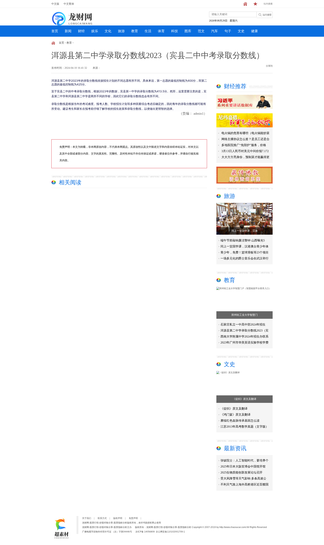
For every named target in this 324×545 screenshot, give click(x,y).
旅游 (121, 31)
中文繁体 (69, 3)
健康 (254, 31)
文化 (108, 31)
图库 (187, 31)
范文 (201, 31)
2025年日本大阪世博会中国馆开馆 (243, 462)
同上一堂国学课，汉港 (244, 230)
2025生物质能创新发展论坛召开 (241, 468)
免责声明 (133, 518)
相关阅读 (70, 182)
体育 (161, 31)
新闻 (68, 31)
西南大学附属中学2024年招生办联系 (244, 336)
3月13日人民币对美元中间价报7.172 (245, 151)
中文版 (55, 3)
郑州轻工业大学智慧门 (244, 315)
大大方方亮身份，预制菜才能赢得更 (245, 157)
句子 (227, 31)
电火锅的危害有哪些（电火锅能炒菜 (245, 133)
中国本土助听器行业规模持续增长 (243, 486)
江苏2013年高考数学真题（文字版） (244, 426)
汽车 (214, 31)
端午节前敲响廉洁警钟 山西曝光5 (242, 240)
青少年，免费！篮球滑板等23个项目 (244, 252)
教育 (134, 31)
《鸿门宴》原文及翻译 (235, 414)
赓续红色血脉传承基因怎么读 (240, 420)
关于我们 (86, 518)
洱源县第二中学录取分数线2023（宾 (244, 330)
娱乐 (94, 31)
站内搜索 (268, 3)
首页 (54, 31)
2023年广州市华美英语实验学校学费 (244, 342)
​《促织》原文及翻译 (244, 399)
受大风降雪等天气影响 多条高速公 (243, 474)
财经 (81, 31)
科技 (174, 31)
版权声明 (117, 518)
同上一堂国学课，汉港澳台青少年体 (244, 246)
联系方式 (102, 518)
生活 (148, 31)
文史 (241, 31)
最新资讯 (235, 448)
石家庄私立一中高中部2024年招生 (243, 324)
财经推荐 (235, 86)
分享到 (269, 66)
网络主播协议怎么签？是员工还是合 (245, 139)
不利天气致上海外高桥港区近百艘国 (244, 480)
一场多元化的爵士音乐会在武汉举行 (244, 258)
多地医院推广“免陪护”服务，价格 (243, 145)
